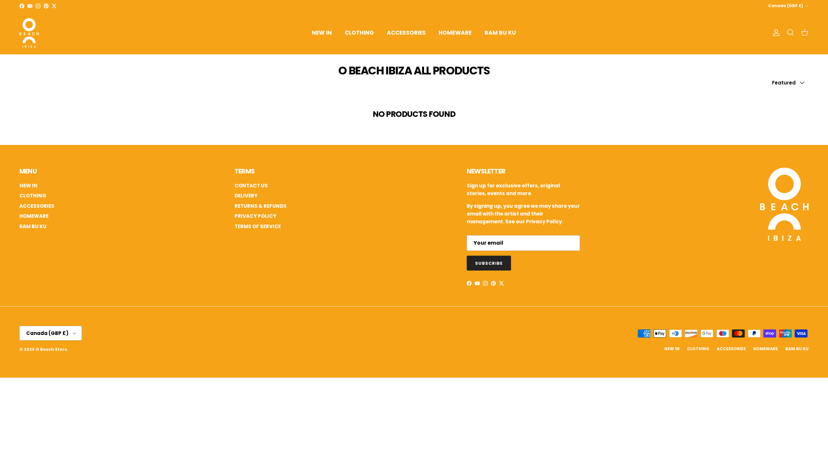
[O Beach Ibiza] (784, 239)
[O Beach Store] (29, 33)
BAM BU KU (500, 33)
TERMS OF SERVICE (257, 226)
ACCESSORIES (406, 33)
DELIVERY (245, 195)
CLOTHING (359, 33)
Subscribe (489, 263)
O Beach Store (51, 349)
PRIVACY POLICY (255, 216)
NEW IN (322, 33)
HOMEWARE (455, 33)
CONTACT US (251, 185)
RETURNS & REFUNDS (260, 206)
